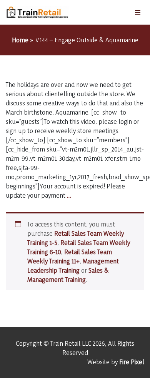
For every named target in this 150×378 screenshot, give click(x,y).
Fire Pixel (131, 362)
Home (20, 40)
